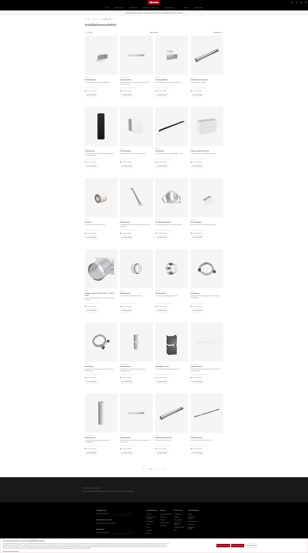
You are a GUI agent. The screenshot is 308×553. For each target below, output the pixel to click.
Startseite (87, 19)
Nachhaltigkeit (150, 521)
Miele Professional (192, 521)
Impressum (5, 551)
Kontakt (148, 533)
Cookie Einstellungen (251, 545)
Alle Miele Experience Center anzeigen (106, 523)
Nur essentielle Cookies (237, 545)
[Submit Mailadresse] (130, 532)
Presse (148, 527)
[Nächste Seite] (164, 469)
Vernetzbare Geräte (179, 527)
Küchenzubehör (96, 19)
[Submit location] (130, 513)
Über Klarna (163, 525)
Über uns (149, 514)
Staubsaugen (133, 7)
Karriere (149, 524)
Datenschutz (11, 551)
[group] (101, 69)
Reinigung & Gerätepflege (150, 7)
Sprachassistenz (178, 519)
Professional (199, 7)
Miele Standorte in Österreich (151, 517)
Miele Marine (191, 524)
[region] (154, 545)
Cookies (17, 551)
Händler (190, 514)
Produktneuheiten (164, 522)
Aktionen (162, 519)
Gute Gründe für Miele (166, 514)
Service (186, 7)
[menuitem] (108, 7)
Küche (107, 7)
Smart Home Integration (177, 523)
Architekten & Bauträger (191, 528)
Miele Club (163, 517)
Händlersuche (101, 510)
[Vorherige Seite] (143, 469)
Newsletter (100, 529)
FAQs (175, 530)
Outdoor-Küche (169, 7)
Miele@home (177, 514)
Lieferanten (149, 530)
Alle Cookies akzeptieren (223, 545)
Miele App (176, 517)
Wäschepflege (119, 7)
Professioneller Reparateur (191, 517)
